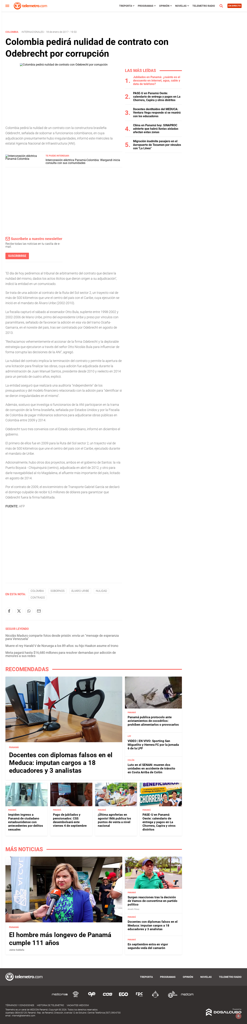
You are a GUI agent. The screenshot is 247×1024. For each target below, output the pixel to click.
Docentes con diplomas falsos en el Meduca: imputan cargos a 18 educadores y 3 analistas (60, 762)
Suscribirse (17, 256)
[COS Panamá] (108, 997)
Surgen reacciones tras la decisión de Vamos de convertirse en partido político (152, 900)
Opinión (164, 6)
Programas (145, 6)
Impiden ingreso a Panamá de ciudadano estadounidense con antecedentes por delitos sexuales (25, 822)
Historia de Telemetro (50, 1005)
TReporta (125, 6)
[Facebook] (9, 611)
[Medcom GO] (60, 997)
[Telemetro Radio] (171, 997)
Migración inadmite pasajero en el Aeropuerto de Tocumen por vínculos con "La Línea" (157, 144)
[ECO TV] (123, 997)
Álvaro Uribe (80, 591)
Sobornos (57, 591)
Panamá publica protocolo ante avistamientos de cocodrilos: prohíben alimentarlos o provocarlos (153, 720)
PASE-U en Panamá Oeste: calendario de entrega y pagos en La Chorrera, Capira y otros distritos (156, 96)
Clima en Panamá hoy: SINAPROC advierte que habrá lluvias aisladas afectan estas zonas (155, 129)
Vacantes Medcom (78, 1005)
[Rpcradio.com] (139, 997)
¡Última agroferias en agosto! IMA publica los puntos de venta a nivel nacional (114, 820)
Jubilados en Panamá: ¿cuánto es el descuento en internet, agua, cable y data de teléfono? (156, 80)
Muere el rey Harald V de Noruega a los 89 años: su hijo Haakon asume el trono (61, 646)
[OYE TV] (92, 997)
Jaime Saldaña (16, 949)
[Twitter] (19, 611)
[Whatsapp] (29, 611)
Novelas (181, 6)
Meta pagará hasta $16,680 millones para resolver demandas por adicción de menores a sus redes (60, 654)
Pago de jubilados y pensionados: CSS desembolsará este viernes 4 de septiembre (70, 820)
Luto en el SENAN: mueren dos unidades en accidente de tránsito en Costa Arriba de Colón (151, 768)
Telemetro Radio (203, 6)
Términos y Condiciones (19, 1005)
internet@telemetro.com (23, 1015)
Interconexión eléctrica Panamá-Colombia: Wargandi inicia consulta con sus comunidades (83, 161)
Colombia (37, 591)
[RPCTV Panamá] (76, 997)
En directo (234, 6)
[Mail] (39, 611)
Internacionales (33, 31)
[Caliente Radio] (155, 997)
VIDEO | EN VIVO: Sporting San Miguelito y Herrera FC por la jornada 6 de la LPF (153, 744)
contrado (38, 597)
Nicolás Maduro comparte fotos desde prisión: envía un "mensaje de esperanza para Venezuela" (62, 637)
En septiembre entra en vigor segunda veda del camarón (148, 946)
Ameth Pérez (133, 909)
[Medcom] (187, 997)
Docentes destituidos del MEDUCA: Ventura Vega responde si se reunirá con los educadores (157, 112)
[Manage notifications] (238, 1016)
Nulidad (101, 591)
